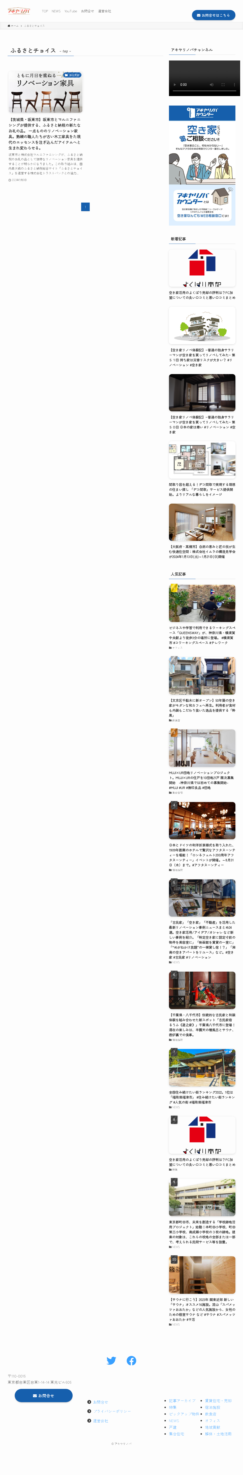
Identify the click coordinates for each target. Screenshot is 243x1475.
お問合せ (100, 1402)
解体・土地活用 (218, 1434)
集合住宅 (176, 1434)
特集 (173, 1407)
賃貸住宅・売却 (218, 1400)
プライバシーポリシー (112, 1411)
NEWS (174, 1420)
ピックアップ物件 (184, 1414)
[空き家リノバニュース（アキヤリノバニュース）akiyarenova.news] (19, 11)
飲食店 (210, 1414)
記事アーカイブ (182, 1400)
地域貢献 (212, 1427)
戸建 (173, 1427)
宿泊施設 (212, 1407)
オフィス (212, 1420)
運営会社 (100, 1421)
